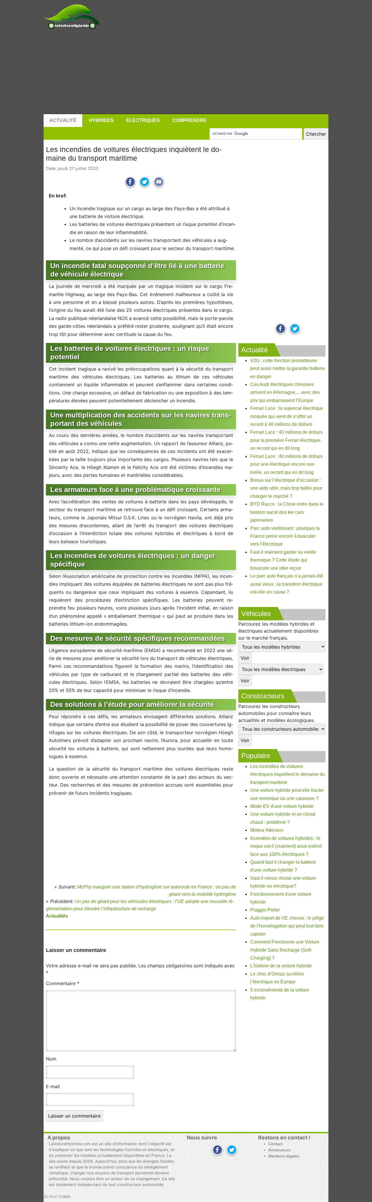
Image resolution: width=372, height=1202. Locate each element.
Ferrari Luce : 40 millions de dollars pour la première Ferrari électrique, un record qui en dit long (286, 440)
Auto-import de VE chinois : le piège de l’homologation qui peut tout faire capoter (287, 926)
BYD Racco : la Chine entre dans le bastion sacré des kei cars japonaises (286, 512)
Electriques (143, 120)
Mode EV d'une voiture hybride (282, 806)
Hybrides (101, 120)
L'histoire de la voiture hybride (281, 965)
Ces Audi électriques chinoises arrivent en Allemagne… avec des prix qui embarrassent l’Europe (285, 392)
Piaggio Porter (265, 909)
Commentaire (62, 983)
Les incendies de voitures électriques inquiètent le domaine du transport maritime (287, 774)
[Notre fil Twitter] (294, 329)
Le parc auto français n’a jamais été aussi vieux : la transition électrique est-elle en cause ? (286, 583)
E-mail (53, 1086)
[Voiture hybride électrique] (72, 15)
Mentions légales (283, 1156)
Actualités (57, 916)
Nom (51, 1059)
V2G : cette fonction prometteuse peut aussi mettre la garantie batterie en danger (287, 368)
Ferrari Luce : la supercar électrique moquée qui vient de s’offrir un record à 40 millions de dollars (286, 416)
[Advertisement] (186, 72)
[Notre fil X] (231, 1150)
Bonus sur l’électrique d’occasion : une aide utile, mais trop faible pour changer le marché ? (286, 488)
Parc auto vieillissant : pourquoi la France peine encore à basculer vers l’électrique (285, 536)
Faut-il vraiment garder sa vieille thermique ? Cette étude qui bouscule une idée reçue (283, 560)
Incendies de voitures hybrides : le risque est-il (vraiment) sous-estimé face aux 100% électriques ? (286, 846)
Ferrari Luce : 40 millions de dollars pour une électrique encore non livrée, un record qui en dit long (286, 464)
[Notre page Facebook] (280, 329)
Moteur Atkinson (266, 830)
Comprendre (189, 120)
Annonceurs (279, 1150)
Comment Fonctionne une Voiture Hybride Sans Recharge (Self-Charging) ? (284, 949)
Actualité (62, 120)
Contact (275, 1144)
